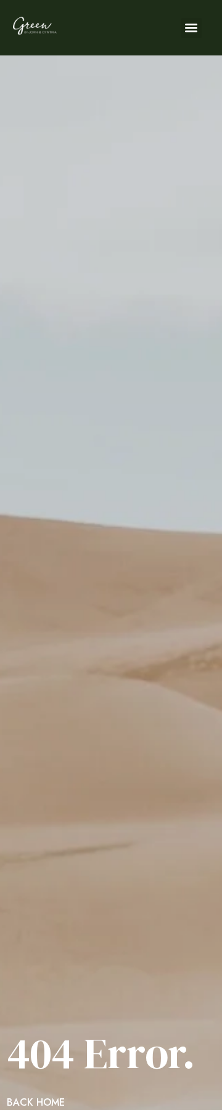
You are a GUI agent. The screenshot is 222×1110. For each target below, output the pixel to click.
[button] (191, 28)
